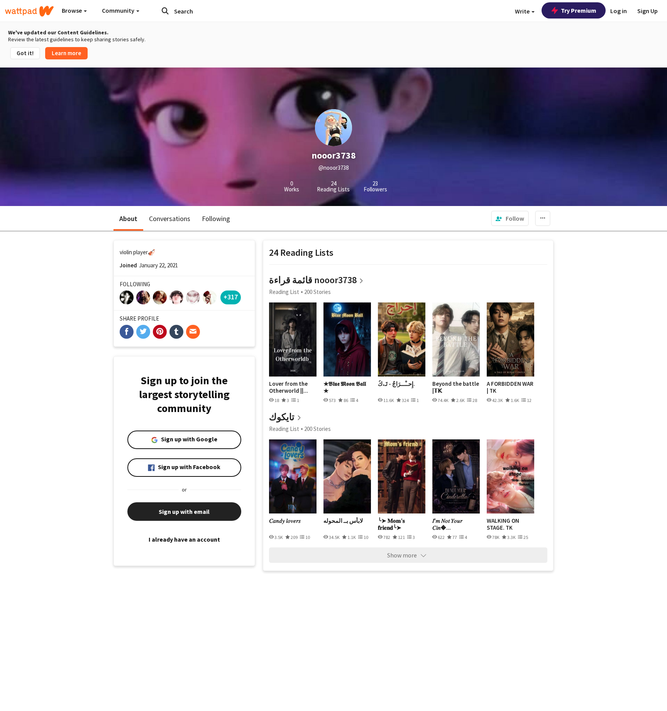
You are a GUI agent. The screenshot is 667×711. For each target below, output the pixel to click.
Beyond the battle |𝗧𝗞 (455, 387)
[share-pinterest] (160, 332)
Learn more (66, 53)
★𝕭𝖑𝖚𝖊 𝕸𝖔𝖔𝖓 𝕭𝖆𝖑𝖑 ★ (344, 387)
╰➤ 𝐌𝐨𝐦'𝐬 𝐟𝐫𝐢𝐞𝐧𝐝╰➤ (391, 524)
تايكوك (282, 417)
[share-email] (193, 332)
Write (523, 11)
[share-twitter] (143, 332)
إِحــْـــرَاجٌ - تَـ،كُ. (396, 383)
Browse (72, 10)
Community (118, 10)
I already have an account (184, 539)
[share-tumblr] (176, 332)
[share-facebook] (127, 332)
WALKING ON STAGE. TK (503, 524)
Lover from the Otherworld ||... (288, 387)
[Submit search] (165, 11)
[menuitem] (510, 218)
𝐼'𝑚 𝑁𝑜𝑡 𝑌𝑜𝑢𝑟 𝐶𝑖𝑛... (447, 524)
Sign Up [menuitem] (647, 11)
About (128, 218)
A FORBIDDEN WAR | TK (510, 387)
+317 (230, 296)
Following (216, 218)
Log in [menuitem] (618, 11)
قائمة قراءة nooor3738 (313, 280)
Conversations (169, 218)
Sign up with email (184, 511)
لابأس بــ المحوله (343, 520)
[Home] (29, 11)
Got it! (25, 53)
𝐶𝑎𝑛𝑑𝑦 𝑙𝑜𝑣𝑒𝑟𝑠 (285, 520)
